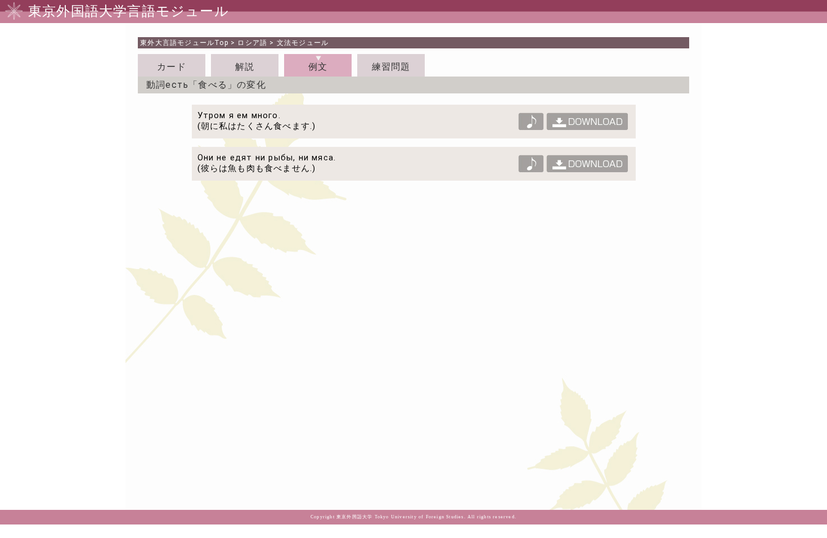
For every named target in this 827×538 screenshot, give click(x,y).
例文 (317, 66)
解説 (244, 66)
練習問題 (391, 66)
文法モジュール (303, 43)
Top (184, 43)
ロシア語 (252, 43)
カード (171, 66)
